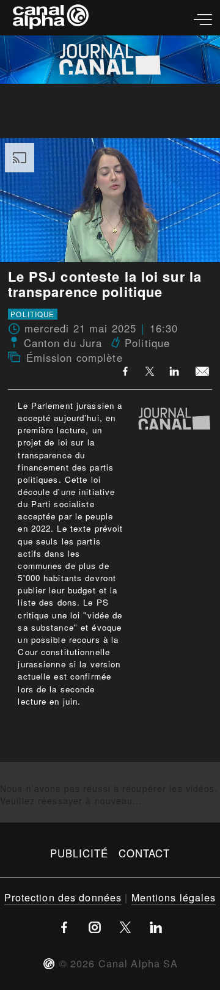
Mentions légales (173, 897)
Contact (144, 853)
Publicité (79, 853)
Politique (32, 314)
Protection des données (63, 897)
